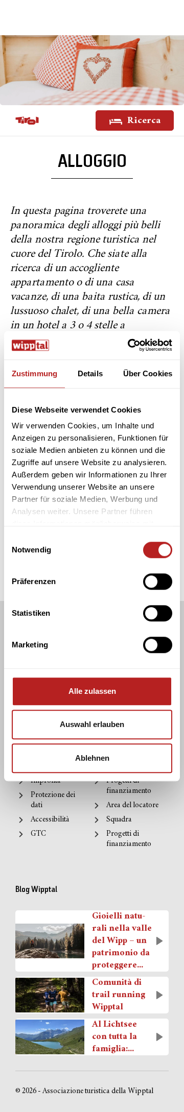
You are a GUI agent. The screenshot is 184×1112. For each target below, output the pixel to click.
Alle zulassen (92, 691)
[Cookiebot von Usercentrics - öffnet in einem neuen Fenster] (129, 345)
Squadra (118, 820)
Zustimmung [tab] (34, 373)
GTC (38, 834)
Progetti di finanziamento (128, 786)
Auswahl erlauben (92, 724)
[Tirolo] (27, 120)
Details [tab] (90, 373)
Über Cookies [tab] (147, 373)
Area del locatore (132, 805)
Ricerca (142, 121)
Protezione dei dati (53, 800)
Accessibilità (50, 820)
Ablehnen (92, 758)
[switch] (157, 581)
